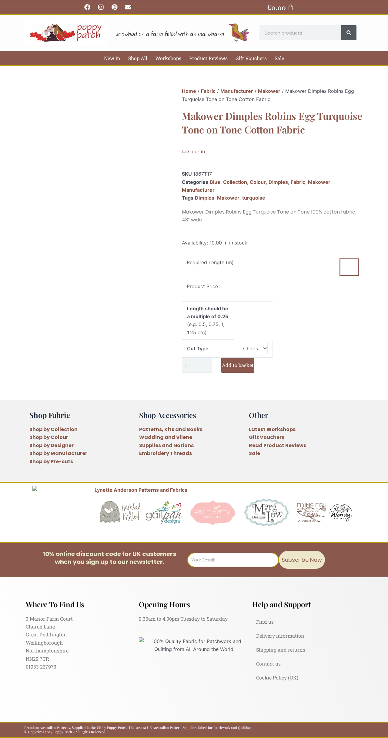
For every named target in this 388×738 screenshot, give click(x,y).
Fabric (208, 91)
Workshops (168, 58)
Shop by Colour (48, 437)
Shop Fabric (49, 415)
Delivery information (280, 635)
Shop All (137, 58)
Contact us (268, 663)
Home (189, 91)
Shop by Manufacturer (58, 453)
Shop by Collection (53, 429)
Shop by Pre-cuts (51, 461)
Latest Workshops (272, 429)
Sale (279, 58)
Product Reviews (208, 58)
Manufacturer (236, 91)
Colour (258, 182)
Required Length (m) (210, 262)
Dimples (278, 182)
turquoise (253, 198)
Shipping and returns (280, 649)
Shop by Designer (51, 445)
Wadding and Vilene (165, 437)
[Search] (348, 32)
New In (112, 58)
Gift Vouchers (251, 58)
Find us (265, 621)
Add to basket (238, 365)
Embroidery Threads (165, 453)
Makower (269, 91)
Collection (235, 182)
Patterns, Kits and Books (170, 429)
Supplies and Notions (166, 445)
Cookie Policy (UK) (277, 677)
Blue (215, 182)
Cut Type (197, 348)
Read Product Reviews (277, 445)
